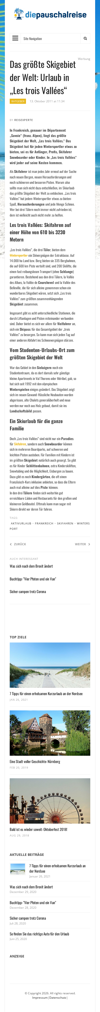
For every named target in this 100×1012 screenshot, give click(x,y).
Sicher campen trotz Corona (28, 591)
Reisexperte (23, 120)
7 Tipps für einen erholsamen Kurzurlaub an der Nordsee (46, 693)
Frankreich (44, 523)
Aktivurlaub (21, 523)
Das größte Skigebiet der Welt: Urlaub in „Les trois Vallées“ (43, 76)
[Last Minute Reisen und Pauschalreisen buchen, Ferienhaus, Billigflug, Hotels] (50, 15)
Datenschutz (57, 998)
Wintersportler (19, 255)
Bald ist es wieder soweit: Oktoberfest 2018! (38, 829)
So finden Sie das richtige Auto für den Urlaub (39, 933)
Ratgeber (18, 101)
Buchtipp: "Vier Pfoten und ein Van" (33, 578)
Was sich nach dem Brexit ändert (31, 566)
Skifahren (20, 443)
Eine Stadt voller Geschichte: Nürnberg (35, 761)
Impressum (40, 998)
